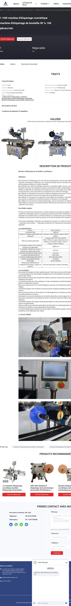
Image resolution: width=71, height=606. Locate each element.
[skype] (26, 524)
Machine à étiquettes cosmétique (23, 10)
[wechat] (21, 524)
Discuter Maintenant (7, 39)
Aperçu (2, 10)
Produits (8, 10)
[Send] (66, 603)
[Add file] (34, 603)
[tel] (31, 524)
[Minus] (66, 562)
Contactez (56, 553)
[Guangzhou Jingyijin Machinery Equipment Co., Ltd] (5, 3)
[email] (11, 524)
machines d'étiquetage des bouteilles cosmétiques (28, 447)
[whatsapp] (16, 524)
